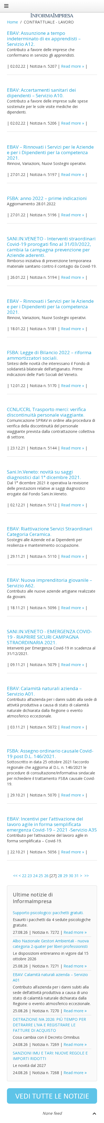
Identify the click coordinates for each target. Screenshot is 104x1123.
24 (35, 875)
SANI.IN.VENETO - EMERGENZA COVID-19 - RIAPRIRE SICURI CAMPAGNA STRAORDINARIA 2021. (49, 637)
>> (87, 875)
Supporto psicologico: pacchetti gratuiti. (48, 912)
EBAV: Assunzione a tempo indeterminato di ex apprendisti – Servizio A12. (44, 38)
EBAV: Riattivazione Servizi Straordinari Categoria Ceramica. (49, 531)
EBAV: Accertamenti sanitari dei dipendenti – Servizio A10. (41, 93)
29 (65, 875)
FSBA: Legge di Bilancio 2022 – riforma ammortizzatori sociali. (49, 355)
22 (24, 875)
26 (46, 875)
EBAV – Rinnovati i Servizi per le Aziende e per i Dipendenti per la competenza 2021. (50, 152)
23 (29, 875)
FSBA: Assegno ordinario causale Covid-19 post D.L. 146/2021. (50, 753)
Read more (71, 66)
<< (15, 875)
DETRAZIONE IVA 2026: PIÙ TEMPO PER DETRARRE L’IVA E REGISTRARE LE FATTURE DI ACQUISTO (49, 1025)
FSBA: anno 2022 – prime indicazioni (47, 198)
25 (41, 875)
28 (60, 875)
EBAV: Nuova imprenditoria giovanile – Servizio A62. (49, 583)
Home (12, 22)
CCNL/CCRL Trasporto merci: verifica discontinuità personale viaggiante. (46, 412)
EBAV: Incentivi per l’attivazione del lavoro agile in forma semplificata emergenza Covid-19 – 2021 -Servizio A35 (52, 824)
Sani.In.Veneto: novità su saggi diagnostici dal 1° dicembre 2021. (44, 474)
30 (71, 875)
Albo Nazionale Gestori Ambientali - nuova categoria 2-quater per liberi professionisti (51, 943)
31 (76, 875)
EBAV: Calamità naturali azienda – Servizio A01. (44, 691)
